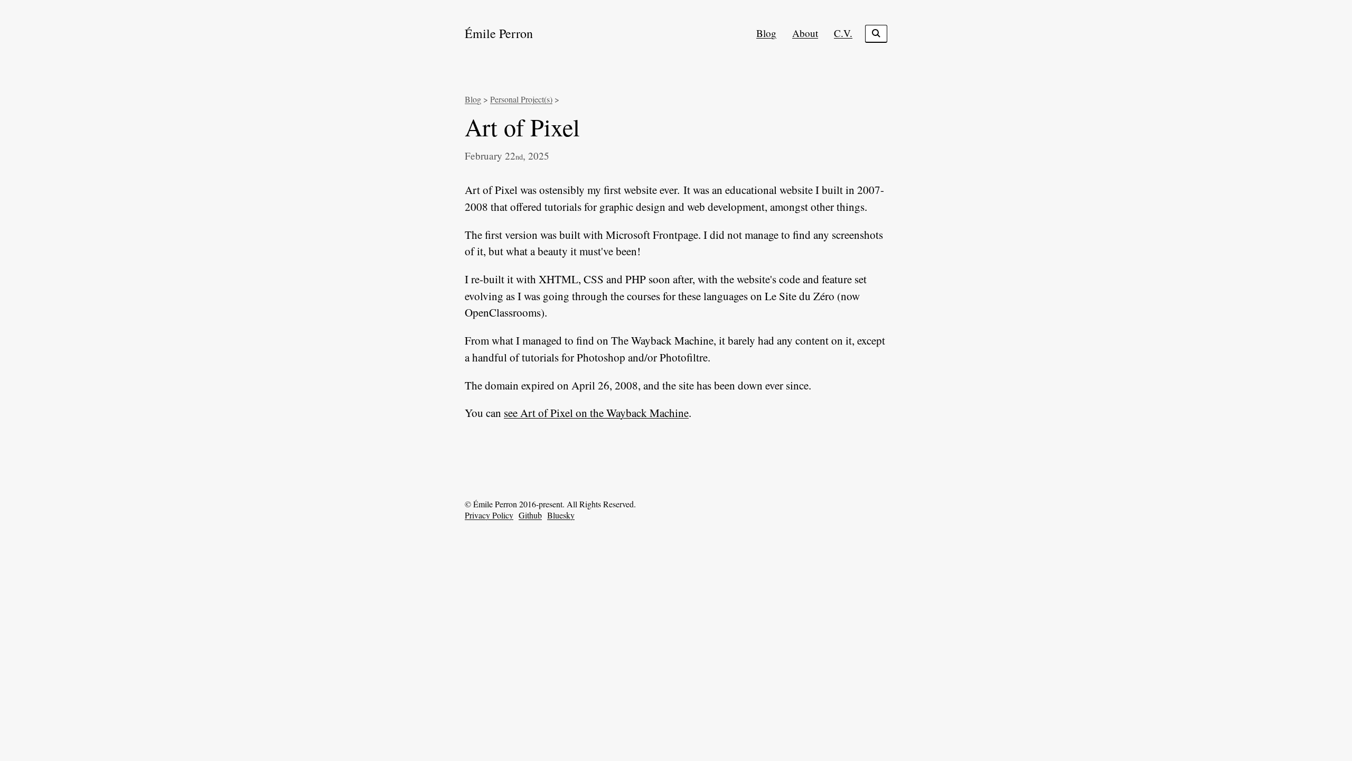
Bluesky (561, 515)
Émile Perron (499, 33)
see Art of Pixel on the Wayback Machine (596, 412)
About (805, 33)
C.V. (843, 33)
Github (530, 515)
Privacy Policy (489, 515)
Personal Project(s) (521, 99)
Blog (766, 33)
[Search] (876, 34)
